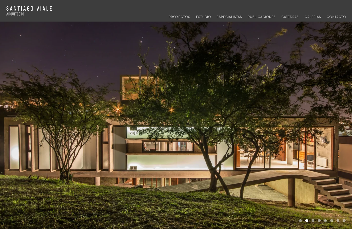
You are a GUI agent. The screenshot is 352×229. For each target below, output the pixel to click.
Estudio (203, 17)
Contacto (336, 17)
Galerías (313, 17)
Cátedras (290, 17)
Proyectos (179, 17)
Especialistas (229, 17)
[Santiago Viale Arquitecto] (30, 11)
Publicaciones (262, 17)
